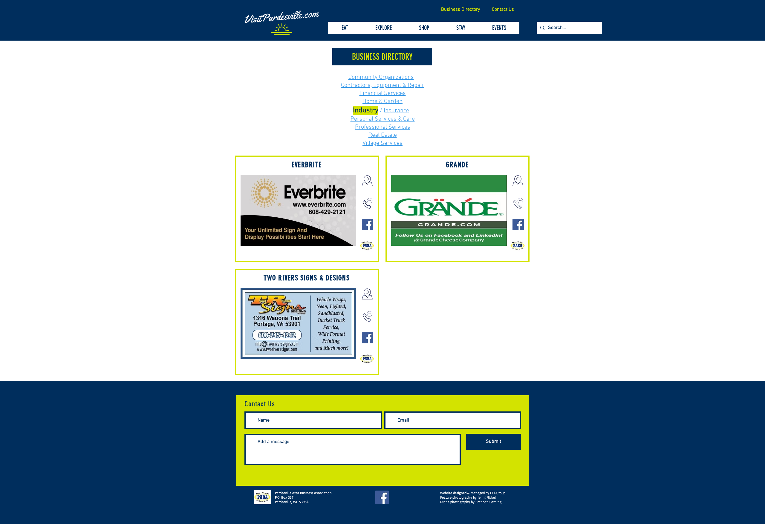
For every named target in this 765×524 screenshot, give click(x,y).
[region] (307, 209)
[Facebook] (367, 224)
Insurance (396, 110)
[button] (382, 56)
